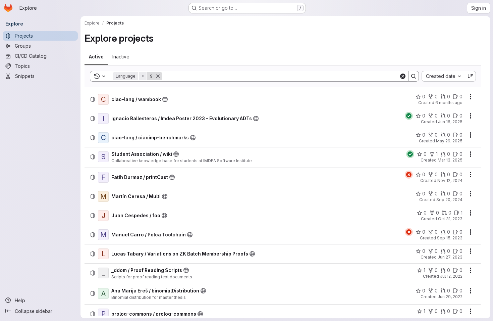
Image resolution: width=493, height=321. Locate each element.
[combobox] (443, 76)
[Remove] (158, 76)
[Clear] (403, 76)
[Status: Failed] (409, 175)
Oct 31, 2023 (450, 218)
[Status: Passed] (409, 116)
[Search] (413, 76)
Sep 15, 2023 (449, 237)
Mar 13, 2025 (450, 160)
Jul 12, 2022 (451, 276)
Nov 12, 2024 (449, 180)
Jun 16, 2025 (450, 121)
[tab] (96, 56)
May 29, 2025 (449, 140)
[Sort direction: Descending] (470, 76)
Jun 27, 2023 (450, 257)
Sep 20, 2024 (449, 199)
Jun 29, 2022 (450, 296)
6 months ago (448, 102)
